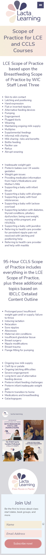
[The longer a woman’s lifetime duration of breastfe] (34, 430)
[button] (23, 543)
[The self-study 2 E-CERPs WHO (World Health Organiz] (12, 451)
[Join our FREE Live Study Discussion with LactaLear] (34, 451)
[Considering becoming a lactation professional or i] (12, 430)
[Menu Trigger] (40, 5)
